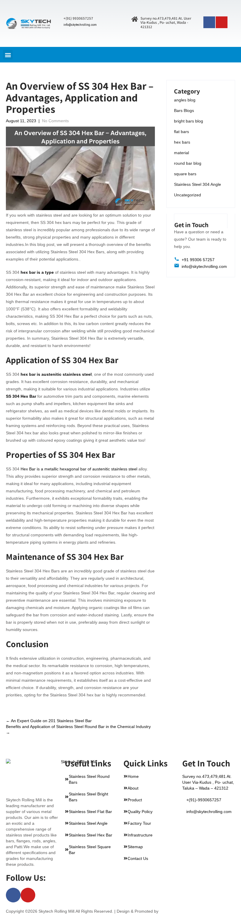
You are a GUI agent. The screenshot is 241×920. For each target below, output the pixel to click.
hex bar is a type (37, 272)
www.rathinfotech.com (180, 911)
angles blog (184, 100)
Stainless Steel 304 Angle (197, 184)
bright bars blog (188, 121)
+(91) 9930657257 (78, 18)
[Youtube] (221, 22)
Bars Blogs (184, 110)
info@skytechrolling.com (80, 24)
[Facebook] (209, 22)
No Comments (55, 120)
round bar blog (187, 163)
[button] (8, 54)
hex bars (182, 142)
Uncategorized (187, 195)
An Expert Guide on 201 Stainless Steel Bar (49, 720)
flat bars (181, 131)
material (181, 152)
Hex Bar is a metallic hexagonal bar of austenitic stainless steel (79, 469)
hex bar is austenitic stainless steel (56, 374)
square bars (185, 173)
